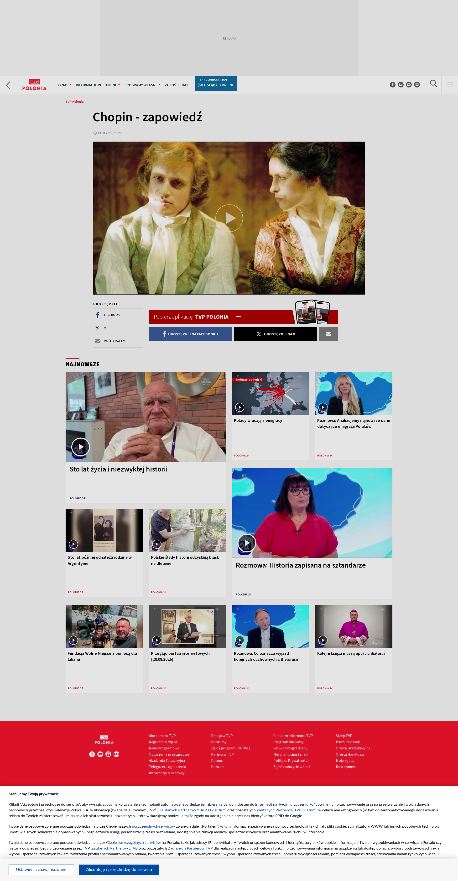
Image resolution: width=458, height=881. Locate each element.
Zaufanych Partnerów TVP (190, 848)
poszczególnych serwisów (153, 826)
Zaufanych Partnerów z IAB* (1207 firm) (192, 810)
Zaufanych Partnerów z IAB (114, 848)
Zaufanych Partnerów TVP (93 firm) (286, 810)
